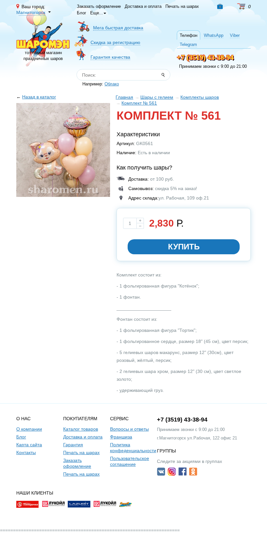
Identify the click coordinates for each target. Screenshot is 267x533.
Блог (81, 12)
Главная (124, 97)
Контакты (26, 452)
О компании (29, 429)
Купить (184, 246)
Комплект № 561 (139, 103)
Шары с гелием (156, 97)
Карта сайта (29, 444)
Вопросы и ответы (129, 429)
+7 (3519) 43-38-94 (205, 57)
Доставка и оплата (143, 6)
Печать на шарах (182, 6)
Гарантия (73, 444)
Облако (112, 83)
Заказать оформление (99, 6)
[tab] (188, 35)
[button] (221, 6)
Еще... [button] (96, 12)
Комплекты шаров (199, 97)
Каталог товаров (80, 429)
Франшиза (121, 436)
